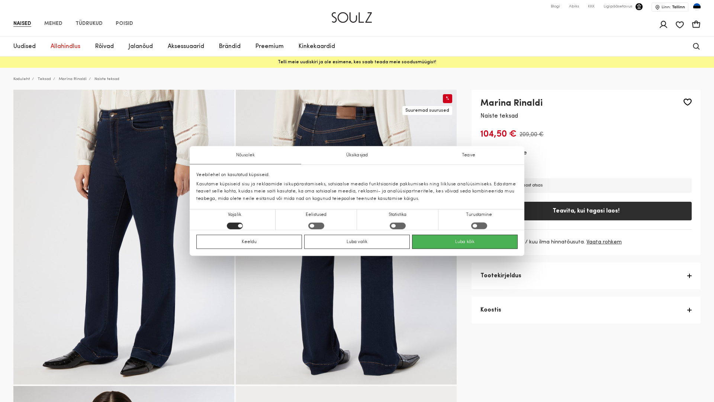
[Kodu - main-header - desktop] (357, 14)
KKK (591, 6)
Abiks (574, 6)
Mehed (53, 23)
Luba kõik (465, 241)
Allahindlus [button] (65, 47)
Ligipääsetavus (618, 6)
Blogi (555, 6)
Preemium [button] (269, 47)
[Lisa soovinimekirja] (688, 102)
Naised (22, 23)
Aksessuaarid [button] (186, 47)
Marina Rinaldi (73, 79)
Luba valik (357, 241)
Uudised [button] (24, 47)
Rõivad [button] (104, 47)
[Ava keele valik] (697, 7)
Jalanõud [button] (141, 47)
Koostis (490, 310)
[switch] (316, 225)
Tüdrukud (89, 23)
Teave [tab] (468, 155)
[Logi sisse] (663, 24)
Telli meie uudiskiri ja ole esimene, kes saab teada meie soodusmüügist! (357, 62)
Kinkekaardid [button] (317, 47)
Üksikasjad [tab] (357, 155)
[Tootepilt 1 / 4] (123, 237)
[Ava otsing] (696, 46)
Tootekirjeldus (500, 276)
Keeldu (249, 241)
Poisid (124, 23)
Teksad (44, 79)
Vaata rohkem (604, 242)
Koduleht (21, 79)
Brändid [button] (230, 47)
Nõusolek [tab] (245, 155)
